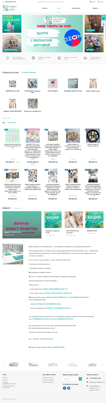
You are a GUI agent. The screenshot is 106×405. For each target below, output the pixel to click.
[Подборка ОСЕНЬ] (94, 24)
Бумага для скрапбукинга (32, 111)
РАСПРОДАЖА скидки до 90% (32, 91)
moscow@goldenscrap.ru (63, 319)
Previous (3, 364)
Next (102, 364)
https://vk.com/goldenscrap (49, 304)
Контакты (5, 380)
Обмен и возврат (48, 382)
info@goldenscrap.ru (41, 319)
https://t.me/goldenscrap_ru (59, 308)
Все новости (17, 208)
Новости (5, 377)
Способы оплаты (48, 377)
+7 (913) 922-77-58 (95, 378)
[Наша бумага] (94, 43)
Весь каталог (6, 118)
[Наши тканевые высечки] (11, 43)
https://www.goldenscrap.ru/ (55, 289)
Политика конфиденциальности (9, 382)
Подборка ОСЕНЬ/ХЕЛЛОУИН (12, 111)
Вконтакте (64, 388)
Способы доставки (48, 380)
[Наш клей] (11, 24)
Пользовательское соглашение (8, 386)
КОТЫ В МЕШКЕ (53, 91)
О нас (4, 374)
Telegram (68, 388)
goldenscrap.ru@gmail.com (97, 382)
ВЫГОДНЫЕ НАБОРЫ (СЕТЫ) (73, 91)
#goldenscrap (58, 347)
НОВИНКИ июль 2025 (12, 91)
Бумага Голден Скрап (93, 91)
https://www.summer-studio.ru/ (58, 293)
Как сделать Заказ (49, 374)
